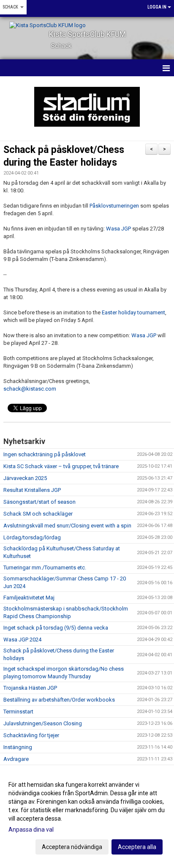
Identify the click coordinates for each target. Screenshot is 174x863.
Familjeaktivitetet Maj (28, 597)
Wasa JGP (118, 228)
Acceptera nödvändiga (72, 847)
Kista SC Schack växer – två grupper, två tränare (61, 466)
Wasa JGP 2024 (22, 639)
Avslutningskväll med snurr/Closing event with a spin (67, 525)
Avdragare (16, 759)
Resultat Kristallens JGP (32, 490)
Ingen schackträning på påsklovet (44, 454)
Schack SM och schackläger (38, 514)
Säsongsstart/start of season (39, 502)
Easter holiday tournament (133, 312)
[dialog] (87, 815)
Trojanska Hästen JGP (30, 688)
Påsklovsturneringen (114, 206)
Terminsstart (18, 711)
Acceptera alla (137, 847)
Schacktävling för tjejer (31, 735)
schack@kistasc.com (29, 389)
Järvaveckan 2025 (25, 478)
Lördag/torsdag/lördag (32, 537)
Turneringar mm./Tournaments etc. (44, 567)
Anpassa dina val (31, 829)
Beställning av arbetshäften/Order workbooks (59, 700)
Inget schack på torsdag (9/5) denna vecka (55, 627)
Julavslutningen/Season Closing (42, 723)
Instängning (17, 747)
